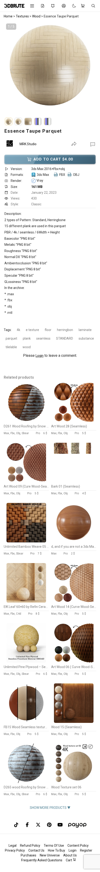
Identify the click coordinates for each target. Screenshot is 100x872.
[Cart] (84, 6)
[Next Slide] (88, 70)
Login (39, 355)
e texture (32, 330)
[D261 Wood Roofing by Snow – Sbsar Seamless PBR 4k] (26, 421)
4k (18, 330)
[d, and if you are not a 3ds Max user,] (73, 541)
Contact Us (36, 850)
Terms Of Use (54, 845)
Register (86, 850)
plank (27, 338)
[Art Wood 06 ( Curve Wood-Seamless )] (73, 661)
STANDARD (64, 338)
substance (86, 338)
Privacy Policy (15, 850)
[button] (93, 144)
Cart (69, 860)
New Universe (50, 855)
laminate (85, 330)
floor (48, 330)
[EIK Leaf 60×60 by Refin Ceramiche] (26, 601)
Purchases (28, 855)
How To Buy (56, 850)
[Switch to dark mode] (71, 6)
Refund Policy (30, 845)
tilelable (11, 347)
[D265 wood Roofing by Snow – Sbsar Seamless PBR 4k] (26, 782)
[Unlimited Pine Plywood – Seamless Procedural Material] (26, 661)
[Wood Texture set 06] (73, 782)
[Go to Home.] (13, 6)
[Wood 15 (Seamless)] (73, 722)
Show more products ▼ (50, 808)
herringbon (65, 330)
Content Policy (78, 845)
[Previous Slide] (12, 70)
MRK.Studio (28, 144)
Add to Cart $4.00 (53, 159)
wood (27, 347)
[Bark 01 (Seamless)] (73, 481)
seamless (43, 338)
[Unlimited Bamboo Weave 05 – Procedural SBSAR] (26, 541)
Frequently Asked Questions (41, 860)
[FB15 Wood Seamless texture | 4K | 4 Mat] (26, 722)
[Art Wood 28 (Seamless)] (73, 421)
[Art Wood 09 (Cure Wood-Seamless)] (26, 481)
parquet (11, 338)
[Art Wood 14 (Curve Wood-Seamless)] (73, 601)
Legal (13, 845)
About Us (70, 855)
